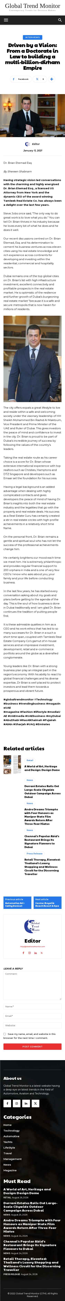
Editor (36, 144)
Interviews (32, 37)
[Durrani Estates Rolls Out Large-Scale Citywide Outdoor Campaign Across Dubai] (12, 788)
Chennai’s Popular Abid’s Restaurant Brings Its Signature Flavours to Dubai (41, 841)
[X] (41, 952)
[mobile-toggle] (5, 20)
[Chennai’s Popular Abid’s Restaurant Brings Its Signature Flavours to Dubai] (12, 838)
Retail (30, 760)
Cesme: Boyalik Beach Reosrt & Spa (47, 904)
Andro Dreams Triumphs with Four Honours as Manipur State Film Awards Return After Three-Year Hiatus (41, 816)
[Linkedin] (35, 952)
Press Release (34, 853)
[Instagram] (29, 952)
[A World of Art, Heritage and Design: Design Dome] (12, 765)
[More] (51, 79)
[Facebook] (23, 952)
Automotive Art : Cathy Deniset (15, 904)
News (30, 780)
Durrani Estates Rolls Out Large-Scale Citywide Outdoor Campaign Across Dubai (42, 791)
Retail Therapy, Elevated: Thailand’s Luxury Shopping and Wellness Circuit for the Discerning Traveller (42, 867)
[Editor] (28, 144)
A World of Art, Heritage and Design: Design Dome (42, 768)
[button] (60, 20)
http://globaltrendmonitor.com (32, 946)
